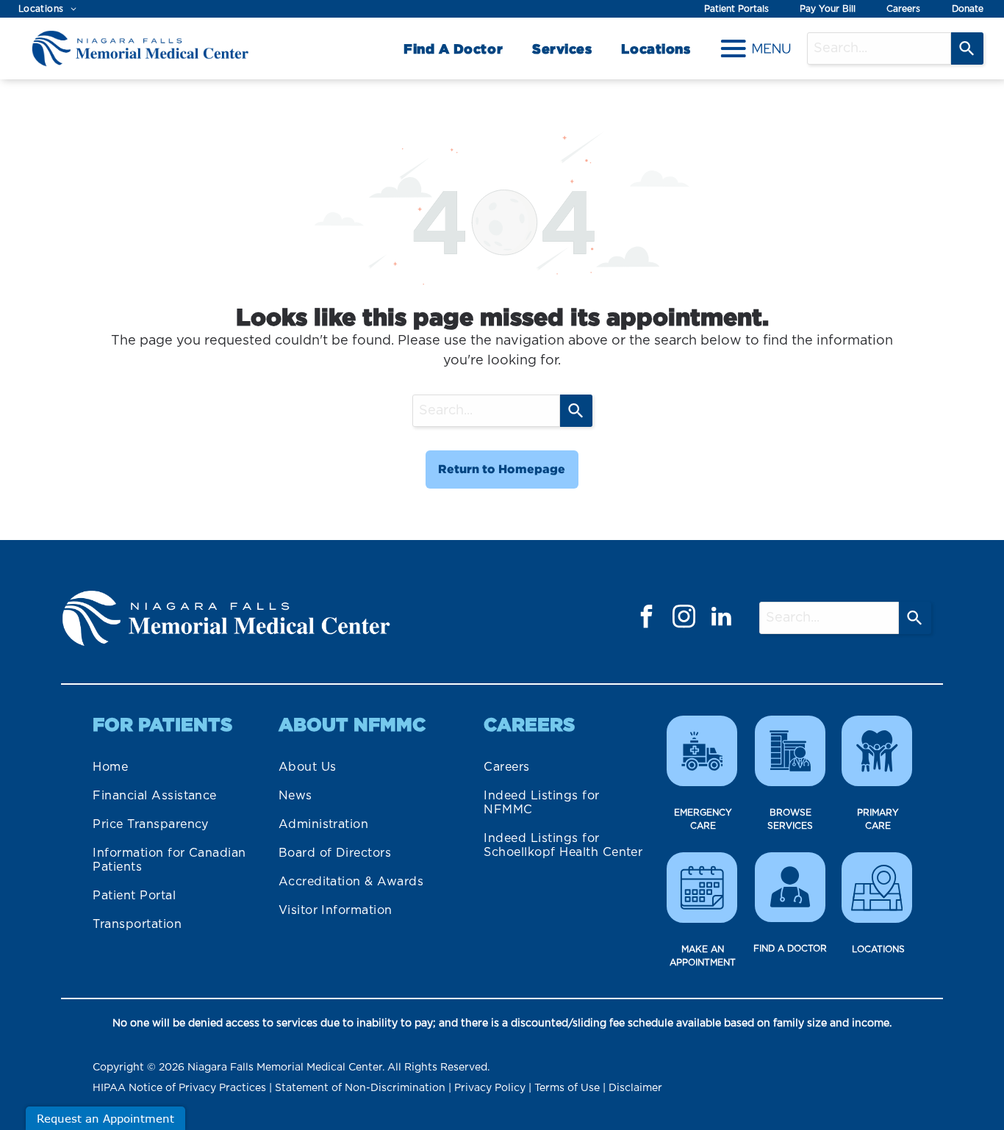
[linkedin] (722, 618)
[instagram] (684, 618)
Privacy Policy (490, 1088)
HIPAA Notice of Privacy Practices (179, 1088)
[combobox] (879, 48)
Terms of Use (567, 1088)
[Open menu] (756, 48)
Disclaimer (635, 1088)
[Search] (967, 48)
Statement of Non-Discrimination (360, 1088)
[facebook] (647, 618)
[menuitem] (47, 9)
